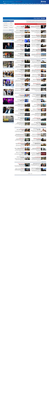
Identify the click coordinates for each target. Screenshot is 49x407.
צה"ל (11, 25)
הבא (29, 173)
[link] (8, 41)
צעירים (36, 4)
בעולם (32, 3)
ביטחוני (40, 3)
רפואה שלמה (33, 4)
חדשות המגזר (44, 4)
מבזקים (43, 3)
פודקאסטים (30, 3)
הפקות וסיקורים (13, 3)
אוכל (18, 3)
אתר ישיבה (18, 4)
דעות (20, 3)
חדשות (45, 3)
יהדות (16, 3)
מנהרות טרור (5, 27)
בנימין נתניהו (11, 27)
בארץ (34, 3)
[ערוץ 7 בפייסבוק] (7, 3)
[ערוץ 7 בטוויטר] (8, 3)
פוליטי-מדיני (37, 3)
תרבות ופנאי (26, 4)
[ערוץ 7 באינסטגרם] (6, 3)
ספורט (23, 4)
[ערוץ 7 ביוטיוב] (4, 3)
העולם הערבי (29, 4)
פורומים (21, 4)
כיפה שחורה (41, 4)
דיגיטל (38, 4)
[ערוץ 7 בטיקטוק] (3, 3)
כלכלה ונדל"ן (22, 3)
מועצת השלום (5, 25)
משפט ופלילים (26, 3)
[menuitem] (45, 3)
